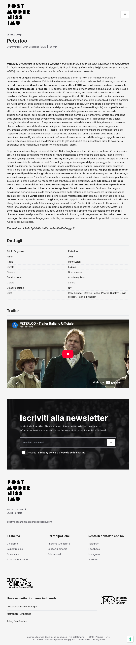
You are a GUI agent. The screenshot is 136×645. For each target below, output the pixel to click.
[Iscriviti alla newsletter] (111, 442)
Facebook (94, 548)
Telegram (93, 543)
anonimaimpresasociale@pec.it (60, 639)
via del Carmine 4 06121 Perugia (16, 510)
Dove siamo (13, 554)
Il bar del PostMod (17, 559)
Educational (54, 554)
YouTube (93, 559)
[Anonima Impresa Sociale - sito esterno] (114, 600)
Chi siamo (12, 543)
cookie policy (69, 452)
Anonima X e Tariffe (59, 543)
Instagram (94, 554)
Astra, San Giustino (17, 621)
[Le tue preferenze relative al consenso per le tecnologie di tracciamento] (130, 639)
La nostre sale (15, 548)
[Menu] (125, 14)
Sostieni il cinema (57, 548)
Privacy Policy (98, 639)
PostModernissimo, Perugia (22, 606)
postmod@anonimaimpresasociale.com (29, 521)
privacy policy (47, 452)
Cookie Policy (84, 639)
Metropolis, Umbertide (19, 613)
